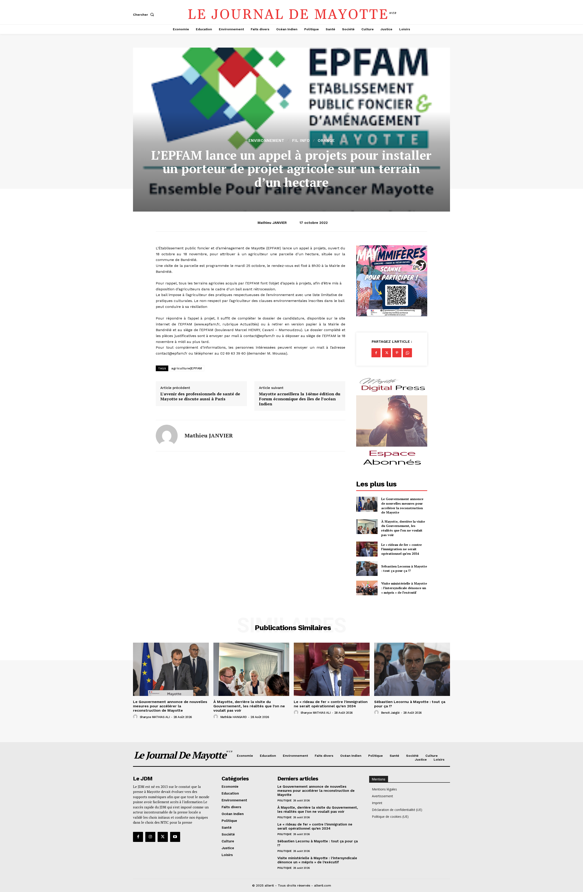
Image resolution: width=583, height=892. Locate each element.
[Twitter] (386, 352)
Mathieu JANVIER (272, 223)
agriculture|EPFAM (186, 368)
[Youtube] (175, 837)
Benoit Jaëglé (390, 712)
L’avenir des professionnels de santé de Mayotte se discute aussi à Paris (200, 396)
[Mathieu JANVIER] (167, 436)
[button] (144, 14)
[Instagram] (150, 837)
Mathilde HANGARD (233, 717)
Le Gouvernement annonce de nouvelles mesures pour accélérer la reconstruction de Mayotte (402, 505)
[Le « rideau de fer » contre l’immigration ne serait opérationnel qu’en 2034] (366, 549)
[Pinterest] (396, 352)
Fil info (301, 141)
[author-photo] (136, 716)
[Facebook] (376, 352)
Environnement (266, 141)
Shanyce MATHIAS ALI (155, 717)
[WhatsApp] (407, 352)
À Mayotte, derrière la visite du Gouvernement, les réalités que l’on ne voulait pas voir (403, 528)
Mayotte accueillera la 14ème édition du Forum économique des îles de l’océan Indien (299, 398)
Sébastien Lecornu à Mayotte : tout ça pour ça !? (404, 568)
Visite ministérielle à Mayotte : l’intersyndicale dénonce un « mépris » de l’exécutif (404, 587)
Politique (284, 800)
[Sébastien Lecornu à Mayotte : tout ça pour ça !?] (366, 568)
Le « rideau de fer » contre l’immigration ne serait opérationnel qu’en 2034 (401, 549)
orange (326, 141)
